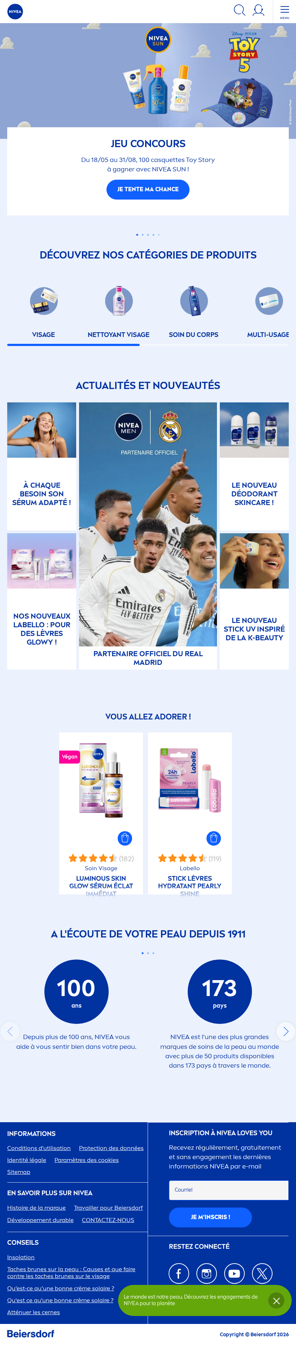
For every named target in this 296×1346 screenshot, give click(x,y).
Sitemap (18, 1171)
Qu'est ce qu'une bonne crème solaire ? (60, 1299)
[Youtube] (234, 1273)
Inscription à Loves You (221, 1133)
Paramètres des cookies (87, 1160)
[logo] (15, 12)
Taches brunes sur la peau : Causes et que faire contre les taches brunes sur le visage (71, 1272)
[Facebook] (179, 1273)
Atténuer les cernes (33, 1312)
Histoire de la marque (36, 1207)
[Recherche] (239, 11)
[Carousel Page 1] (137, 226)
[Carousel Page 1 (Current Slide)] (143, 953)
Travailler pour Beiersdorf (108, 1207)
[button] (125, 838)
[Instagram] (206, 1273)
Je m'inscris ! (210, 1217)
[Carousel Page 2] (148, 953)
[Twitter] (262, 1273)
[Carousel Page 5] (159, 225)
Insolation (21, 1257)
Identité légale (26, 1160)
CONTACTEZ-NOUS (108, 1219)
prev (10, 1031)
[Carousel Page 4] (153, 226)
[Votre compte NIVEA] (258, 11)
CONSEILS (23, 1243)
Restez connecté (199, 1246)
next (286, 1031)
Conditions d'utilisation (39, 1147)
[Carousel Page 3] (148, 226)
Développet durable (40, 1219)
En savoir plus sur (49, 1193)
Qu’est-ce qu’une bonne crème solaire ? (60, 1288)
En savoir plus (148, 180)
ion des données (111, 1147)
